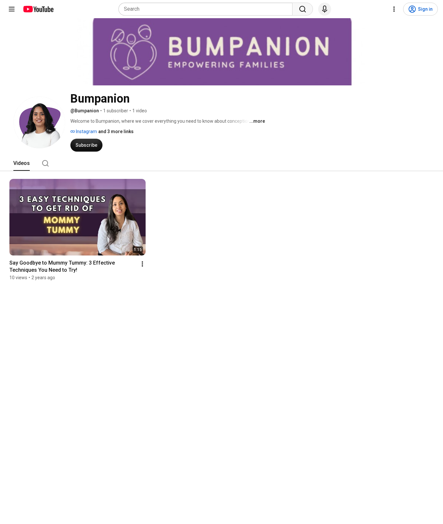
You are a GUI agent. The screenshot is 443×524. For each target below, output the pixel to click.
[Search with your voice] (324, 9)
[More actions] (142, 263)
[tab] (21, 163)
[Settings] (394, 9)
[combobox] (207, 9)
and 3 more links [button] (116, 131)
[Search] (302, 9)
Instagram (86, 131)
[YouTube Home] (38, 9)
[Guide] (12, 9)
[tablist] (221, 163)
